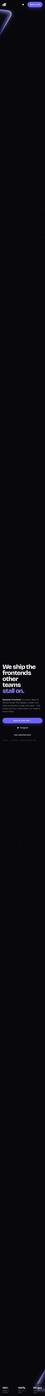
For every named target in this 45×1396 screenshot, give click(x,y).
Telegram (24, 728)
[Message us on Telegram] (22, 4)
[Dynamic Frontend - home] (4, 4)
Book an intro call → (22, 720)
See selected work (22, 735)
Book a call (35, 4)
